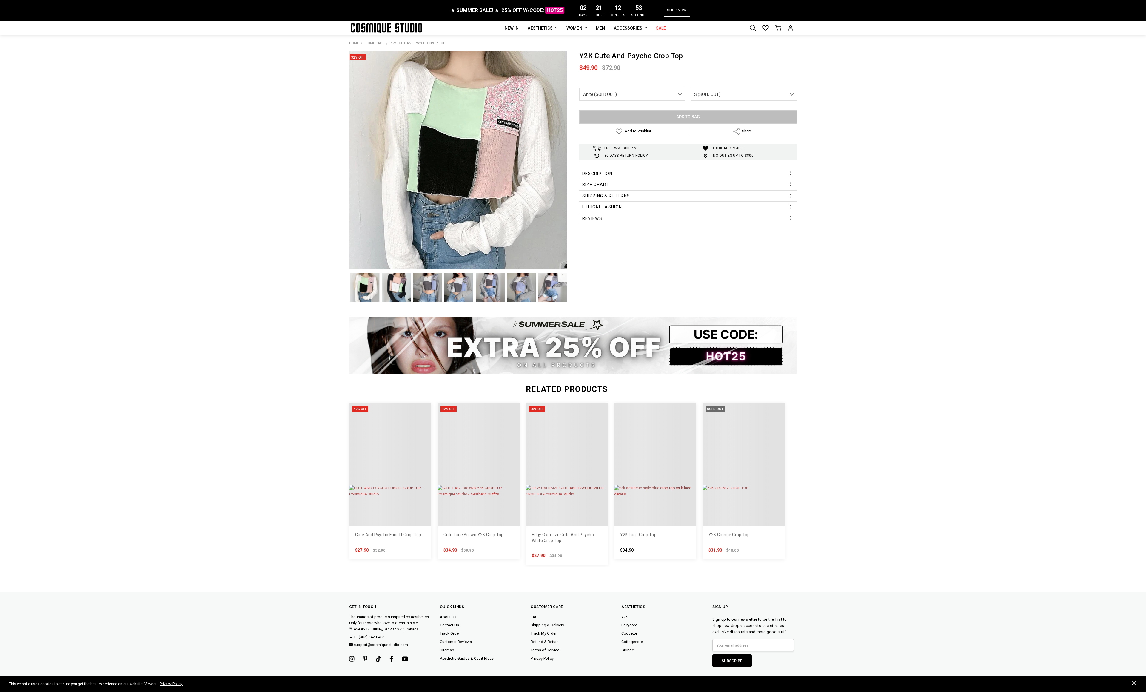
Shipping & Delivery (547, 625)
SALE (661, 28)
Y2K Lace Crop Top (638, 534)
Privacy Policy (542, 658)
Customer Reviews (456, 641)
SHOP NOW (677, 10)
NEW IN (512, 28)
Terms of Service (545, 650)
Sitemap (447, 650)
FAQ (534, 617)
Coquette (629, 633)
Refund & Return (545, 641)
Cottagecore (632, 641)
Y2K (624, 617)
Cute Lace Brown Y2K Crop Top (473, 534)
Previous (353, 276)
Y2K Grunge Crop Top (729, 534)
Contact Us (449, 625)
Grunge (627, 650)
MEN (600, 28)
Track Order (450, 633)
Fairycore (629, 625)
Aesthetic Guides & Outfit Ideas (467, 658)
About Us (448, 617)
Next (562, 276)
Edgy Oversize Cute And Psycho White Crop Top (563, 537)
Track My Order (544, 633)
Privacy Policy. (171, 684)
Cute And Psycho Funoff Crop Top (388, 534)
